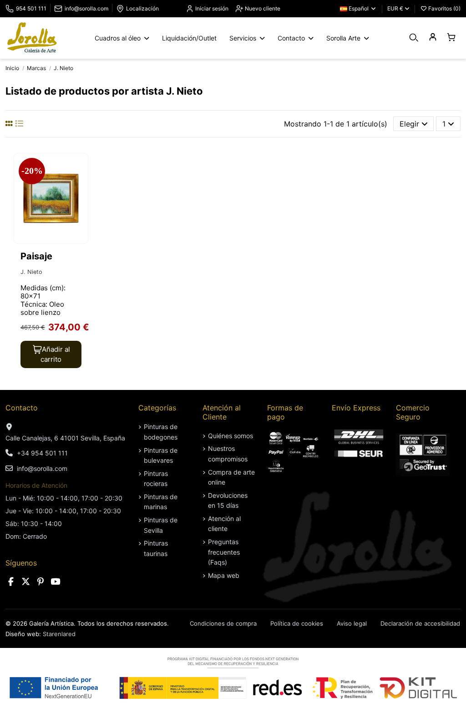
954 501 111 (31, 8)
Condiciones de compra (223, 623)
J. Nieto (31, 271)
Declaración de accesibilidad (420, 623)
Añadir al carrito (55, 354)
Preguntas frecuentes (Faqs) (224, 552)
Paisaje (36, 256)
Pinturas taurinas (156, 548)
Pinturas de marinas (160, 502)
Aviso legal (352, 623)
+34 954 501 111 (42, 453)
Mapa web (223, 575)
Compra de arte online (231, 477)
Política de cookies (296, 623)
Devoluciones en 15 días (228, 500)
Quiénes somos (230, 436)
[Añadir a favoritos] (80, 168)
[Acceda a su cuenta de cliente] (432, 37)
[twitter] (25, 582)
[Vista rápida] (80, 184)
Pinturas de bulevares (160, 455)
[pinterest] (40, 582)
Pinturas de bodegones (160, 431)
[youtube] (55, 582)
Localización (142, 8)
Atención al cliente (224, 523)
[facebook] (10, 582)
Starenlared (59, 633)
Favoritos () (444, 8)
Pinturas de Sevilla (160, 525)
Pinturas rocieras (156, 478)
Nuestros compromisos (228, 453)
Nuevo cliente (261, 8)
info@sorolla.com (86, 8)
